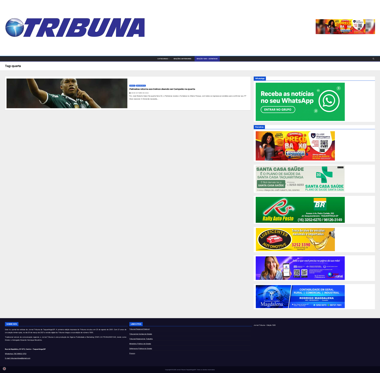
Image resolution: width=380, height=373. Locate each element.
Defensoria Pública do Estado (140, 349)
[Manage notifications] (4, 368)
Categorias (162, 59)
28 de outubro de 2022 (140, 93)
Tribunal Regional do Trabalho (141, 339)
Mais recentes (141, 85)
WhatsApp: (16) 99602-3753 (15, 354)
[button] (373, 59)
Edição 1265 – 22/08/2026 (207, 59)
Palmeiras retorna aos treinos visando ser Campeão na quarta (162, 89)
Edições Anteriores (182, 59)
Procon (132, 353)
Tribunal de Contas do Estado (140, 334)
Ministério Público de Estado (140, 344)
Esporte (132, 85)
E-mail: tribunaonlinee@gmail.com (17, 358)
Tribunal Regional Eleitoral (139, 329)
